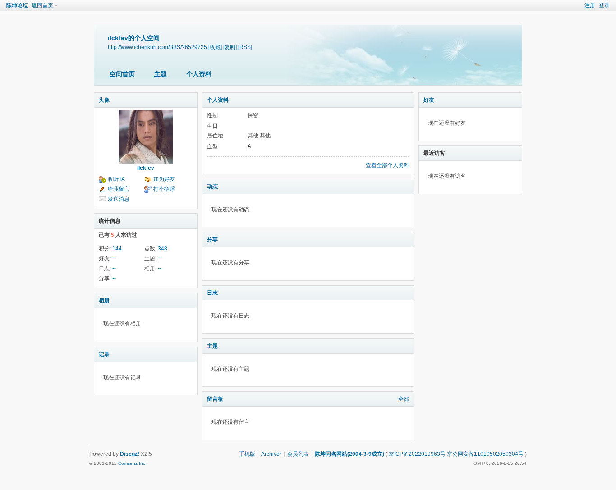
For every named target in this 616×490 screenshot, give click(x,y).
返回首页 (42, 5)
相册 (104, 300)
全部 (403, 399)
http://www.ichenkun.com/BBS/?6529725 (157, 47)
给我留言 (118, 189)
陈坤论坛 (17, 5)
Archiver (271, 454)
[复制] (230, 47)
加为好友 (164, 179)
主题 (160, 73)
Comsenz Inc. (132, 463)
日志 (212, 293)
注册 (589, 5)
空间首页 (122, 73)
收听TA (116, 179)
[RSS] (245, 47)
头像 (104, 100)
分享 (212, 239)
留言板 (215, 399)
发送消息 (118, 199)
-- (114, 258)
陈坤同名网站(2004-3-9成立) (349, 454)
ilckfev (145, 168)
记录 (104, 354)
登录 (604, 5)
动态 (212, 186)
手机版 (247, 454)
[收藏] (215, 47)
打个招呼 (164, 189)
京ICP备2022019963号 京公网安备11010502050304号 (456, 454)
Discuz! (129, 454)
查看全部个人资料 (387, 165)
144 (117, 248)
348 (162, 248)
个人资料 (198, 73)
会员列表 (298, 454)
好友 (428, 100)
